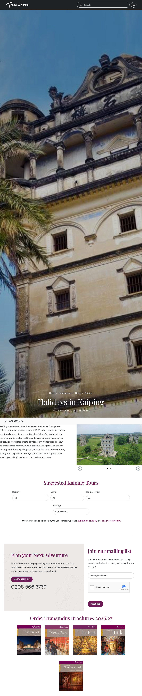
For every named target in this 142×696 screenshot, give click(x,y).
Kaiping (88, 393)
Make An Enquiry (22, 579)
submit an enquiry (87, 520)
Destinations (65, 393)
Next (138, 468)
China (78, 393)
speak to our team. (110, 520)
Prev (80, 468)
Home (52, 393)
